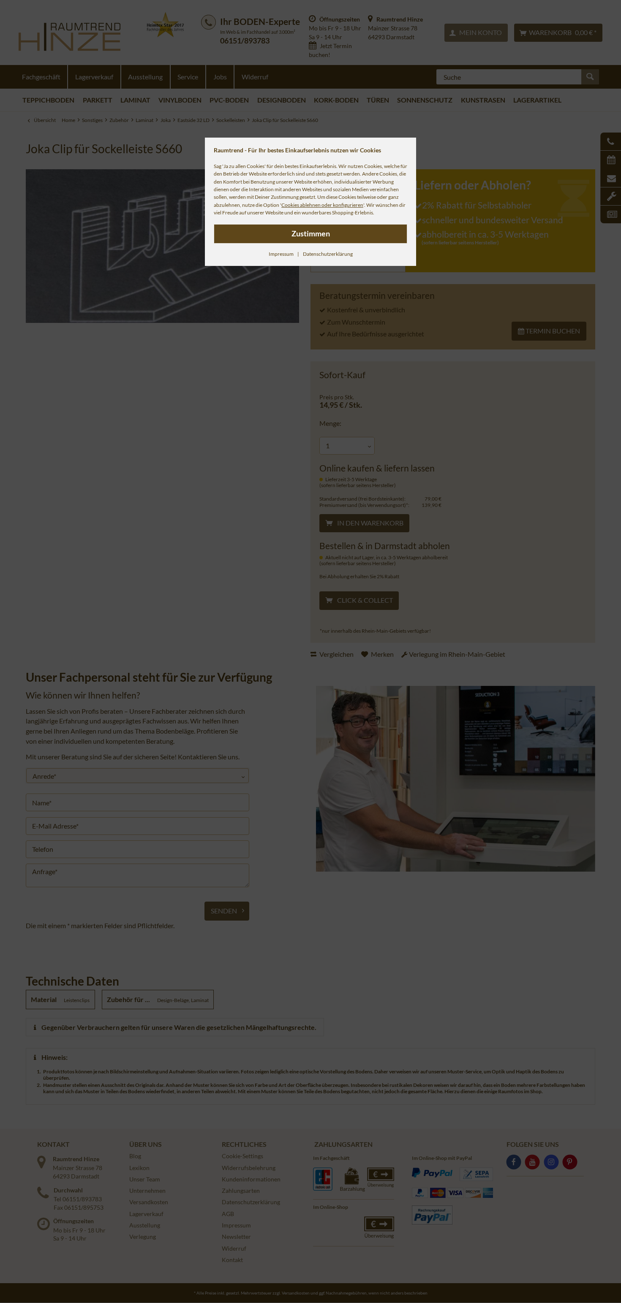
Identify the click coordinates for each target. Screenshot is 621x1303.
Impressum (281, 254)
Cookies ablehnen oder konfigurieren (322, 205)
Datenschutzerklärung (328, 254)
